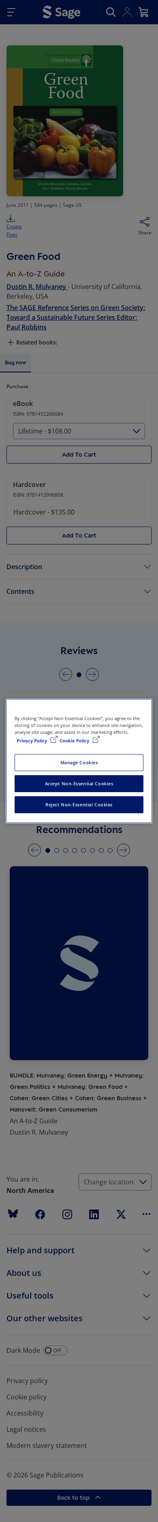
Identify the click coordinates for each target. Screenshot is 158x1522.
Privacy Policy (32, 741)
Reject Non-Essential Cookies (79, 804)
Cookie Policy (75, 741)
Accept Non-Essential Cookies (79, 783)
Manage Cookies (79, 762)
